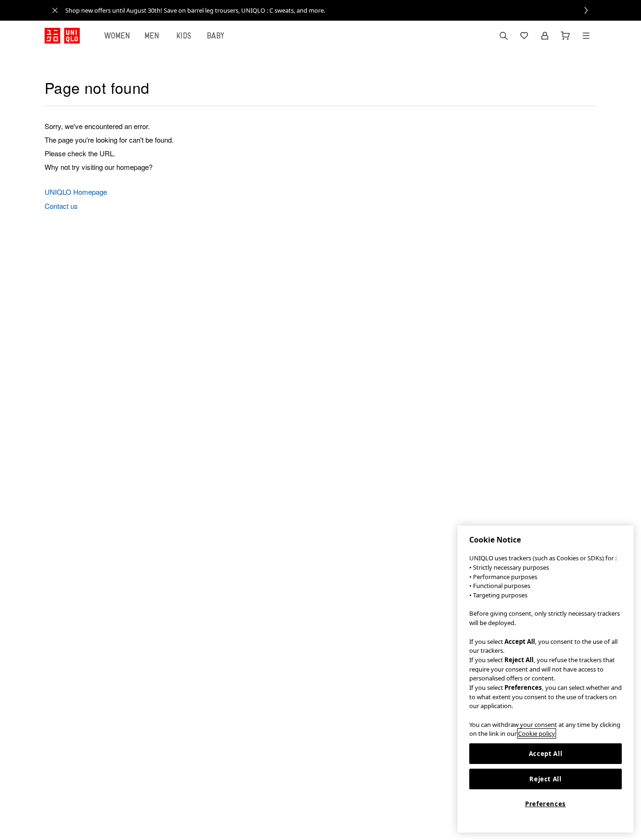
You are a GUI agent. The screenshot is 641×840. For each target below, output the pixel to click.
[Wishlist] (524, 35)
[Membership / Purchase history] (544, 35)
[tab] (117, 35)
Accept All (546, 753)
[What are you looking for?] (503, 35)
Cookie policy (536, 733)
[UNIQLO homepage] (62, 35)
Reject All (545, 779)
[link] (330, 10)
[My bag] (565, 35)
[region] (545, 679)
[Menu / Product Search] (586, 35)
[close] (55, 10)
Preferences (545, 804)
